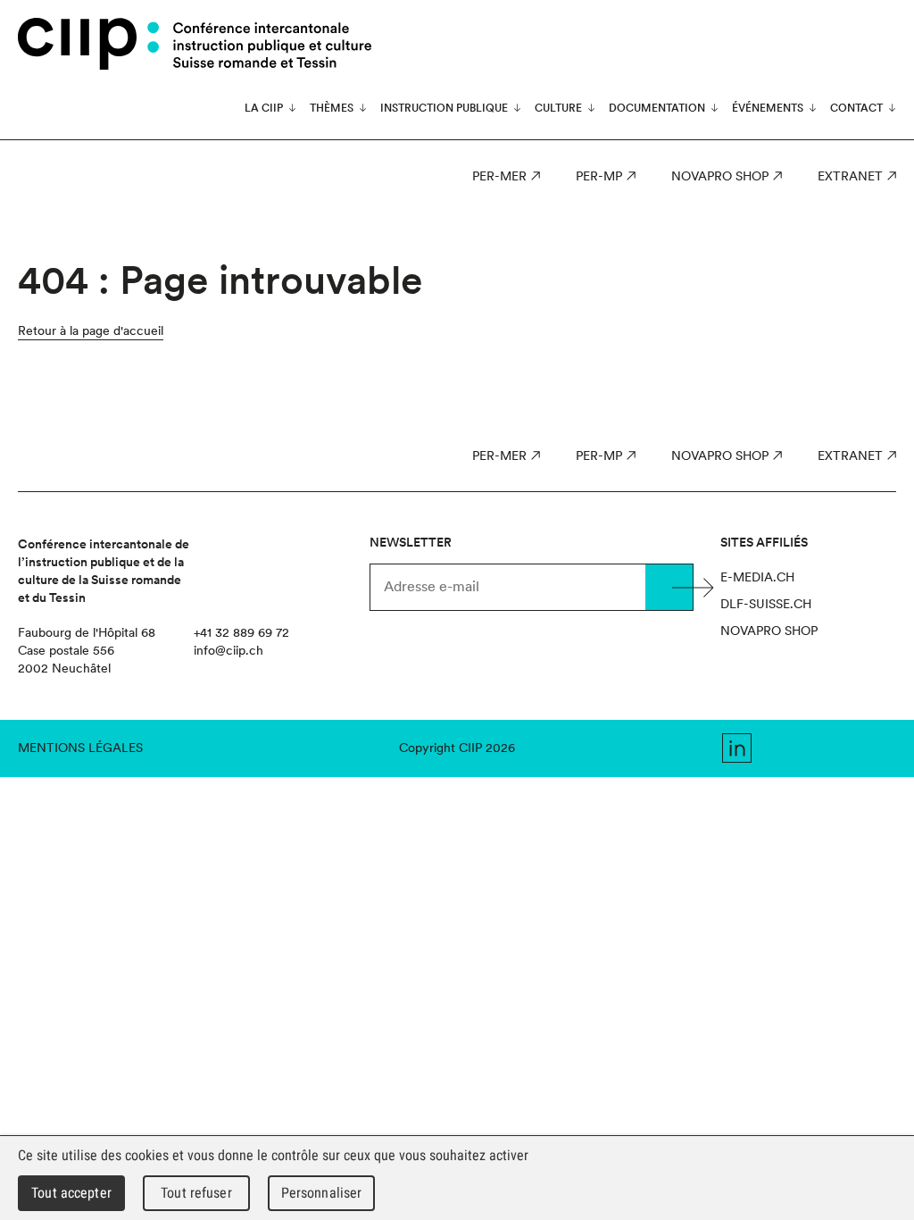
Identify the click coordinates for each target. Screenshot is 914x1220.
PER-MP (599, 176)
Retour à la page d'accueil (90, 330)
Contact (856, 108)
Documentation (657, 108)
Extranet (850, 176)
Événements (767, 108)
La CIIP (264, 108)
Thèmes (331, 108)
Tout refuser (196, 1192)
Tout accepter (71, 1192)
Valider (669, 587)
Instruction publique (444, 108)
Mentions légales (80, 747)
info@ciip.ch (228, 650)
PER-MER (499, 176)
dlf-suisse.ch (765, 604)
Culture (558, 108)
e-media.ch (757, 577)
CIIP (88, 44)
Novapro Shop (720, 176)
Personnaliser (321, 1192)
